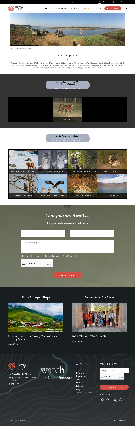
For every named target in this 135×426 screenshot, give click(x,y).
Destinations (61, 8)
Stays (100, 8)
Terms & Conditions (84, 392)
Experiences (89, 8)
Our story (48, 8)
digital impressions (120, 420)
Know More (13, 344)
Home (11, 48)
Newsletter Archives (99, 297)
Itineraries (76, 8)
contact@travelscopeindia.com (117, 2)
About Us (80, 369)
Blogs (78, 389)
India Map (80, 386)
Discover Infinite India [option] (67, 2)
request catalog (113, 8)
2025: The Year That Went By (89, 336)
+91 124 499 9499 (15, 384)
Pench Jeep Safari (26, 48)
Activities (17, 48)
